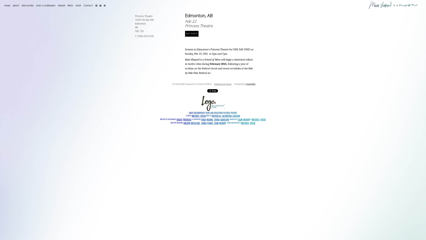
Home (7, 5)
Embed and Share (222, 84)
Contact (88, 5)
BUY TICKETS (192, 33)
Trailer (61, 5)
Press (70, 5)
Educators (28, 5)
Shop (78, 5)
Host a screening (45, 5)
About (16, 5)
